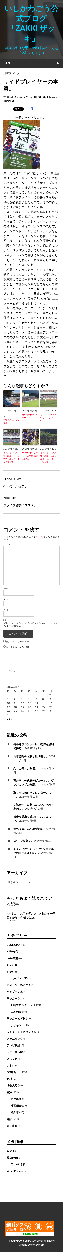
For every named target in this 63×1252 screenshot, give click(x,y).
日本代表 (16, 1011)
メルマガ (12, 1058)
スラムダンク (15, 1038)
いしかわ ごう (22, 97)
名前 (5, 588)
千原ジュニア (19, 978)
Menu (8, 63)
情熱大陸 (12, 1085)
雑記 (9, 1119)
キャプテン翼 (15, 991)
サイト (5, 610)
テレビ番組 (13, 1045)
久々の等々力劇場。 (25, 768)
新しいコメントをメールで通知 (18, 641)
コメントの (16, 1164)
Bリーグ (12, 951)
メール (6, 599)
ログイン (12, 1150)
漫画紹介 (16, 1105)
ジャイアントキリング (20, 1031)
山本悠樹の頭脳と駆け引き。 (30, 756)
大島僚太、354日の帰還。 (29, 828)
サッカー (12, 998)
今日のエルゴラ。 (15, 486)
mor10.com (37, 1244)
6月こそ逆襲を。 (23, 840)
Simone (23, 1244)
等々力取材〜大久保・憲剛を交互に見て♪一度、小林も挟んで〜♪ (48, 457)
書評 (9, 1092)
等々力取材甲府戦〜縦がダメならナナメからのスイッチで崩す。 (11, 457)
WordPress (38, 1240)
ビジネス (16, 1098)
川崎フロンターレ (14, 73)
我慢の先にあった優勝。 (11, 421)
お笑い (11, 971)
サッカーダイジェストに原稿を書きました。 (30, 455)
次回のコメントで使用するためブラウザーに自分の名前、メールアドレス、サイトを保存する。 (30, 624)
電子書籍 (12, 1125)
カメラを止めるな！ (19, 984)
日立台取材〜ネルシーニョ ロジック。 (30, 417)
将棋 (9, 1078)
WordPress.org (16, 1170)
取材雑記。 (13, 1072)
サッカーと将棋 (16, 1018)
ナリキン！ (17, 1025)
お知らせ (12, 964)
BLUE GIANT (15, 944)
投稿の (13, 1157)
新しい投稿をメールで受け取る (18, 647)
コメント (6, 544)
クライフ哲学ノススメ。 (20, 505)
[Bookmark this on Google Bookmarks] (32, 109)
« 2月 (10, 719)
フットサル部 (15, 1051)
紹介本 (15, 1112)
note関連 (12, 958)
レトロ (11, 1065)
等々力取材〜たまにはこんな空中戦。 (48, 417)
